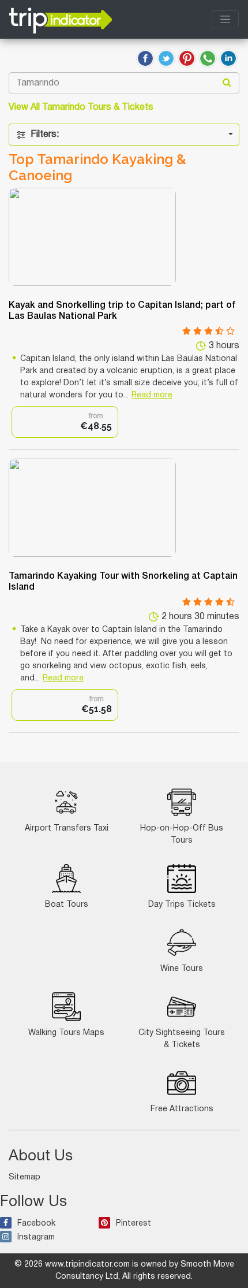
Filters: (45, 135)
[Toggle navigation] (225, 19)
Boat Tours (66, 905)
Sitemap (24, 1177)
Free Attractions (182, 1109)
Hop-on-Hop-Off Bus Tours (181, 834)
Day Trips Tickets (182, 905)
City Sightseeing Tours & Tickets (181, 1039)
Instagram (36, 1237)
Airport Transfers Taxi (66, 828)
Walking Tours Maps (66, 1033)
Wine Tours (181, 969)
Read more (151, 395)
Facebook (36, 1223)
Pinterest (133, 1223)
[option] (65, 422)
